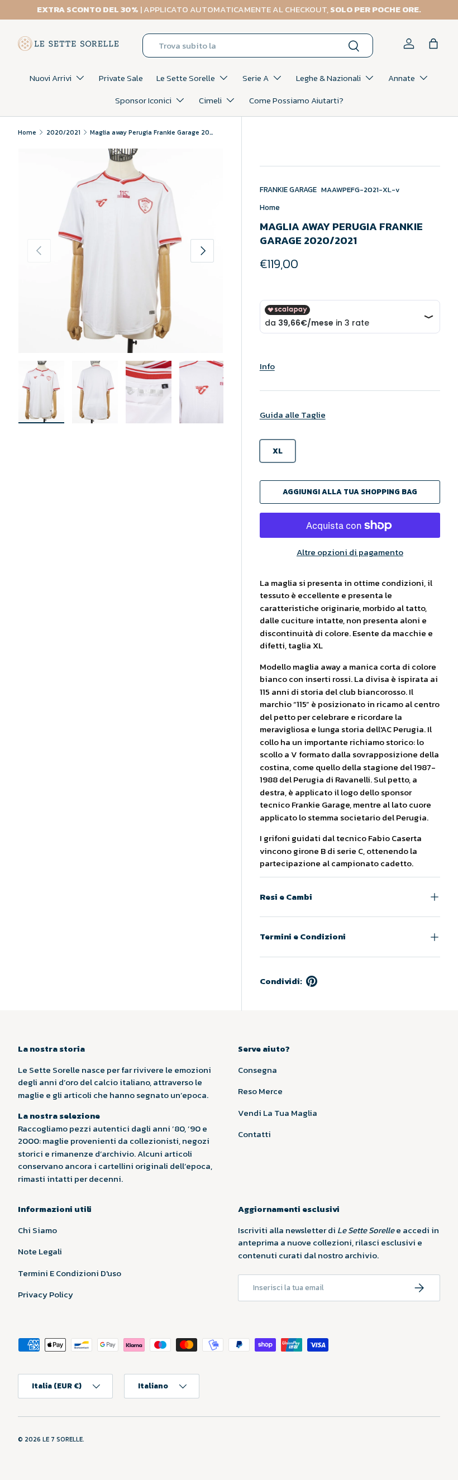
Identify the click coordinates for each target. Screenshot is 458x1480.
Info (267, 366)
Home (27, 132)
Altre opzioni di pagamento (350, 552)
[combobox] (258, 45)
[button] (433, 43)
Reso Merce (260, 1091)
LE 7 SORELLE (62, 1439)
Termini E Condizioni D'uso (69, 1273)
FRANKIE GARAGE (288, 189)
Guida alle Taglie (293, 414)
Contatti (254, 1134)
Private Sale (121, 77)
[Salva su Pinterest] (311, 981)
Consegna (257, 1069)
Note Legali (40, 1251)
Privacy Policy (45, 1294)
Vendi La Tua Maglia (277, 1112)
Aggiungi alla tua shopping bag (350, 491)
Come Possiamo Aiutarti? (296, 100)
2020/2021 (63, 132)
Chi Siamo (37, 1230)
